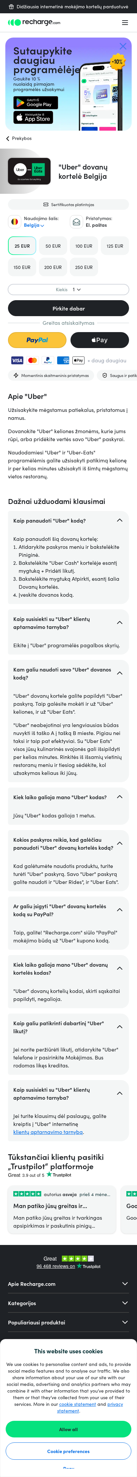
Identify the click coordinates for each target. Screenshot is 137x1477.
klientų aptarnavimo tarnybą (48, 1131)
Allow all (68, 1429)
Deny (68, 1468)
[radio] (22, 245)
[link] (35, 102)
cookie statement (77, 1404)
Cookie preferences (68, 1451)
